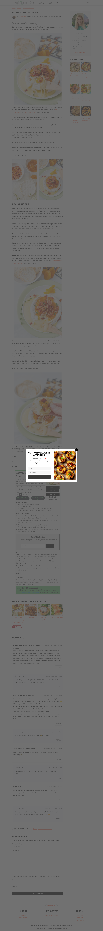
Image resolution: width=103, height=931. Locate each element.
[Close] (76, 449)
